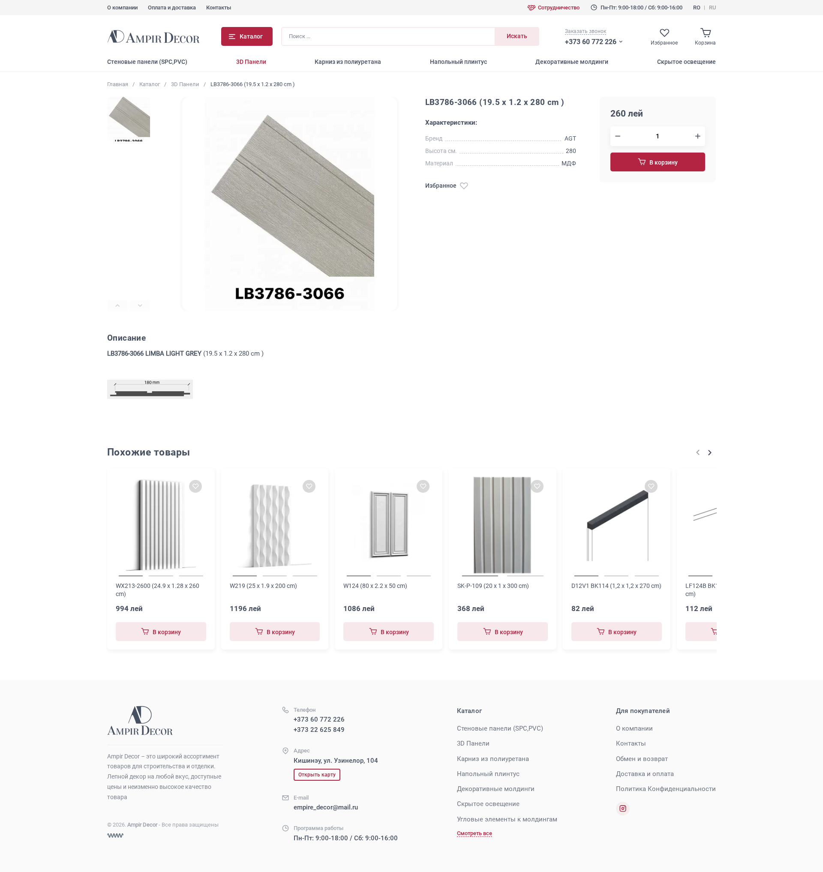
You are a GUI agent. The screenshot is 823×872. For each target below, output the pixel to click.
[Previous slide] (117, 305)
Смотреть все (474, 833)
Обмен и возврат (642, 759)
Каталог (149, 84)
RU (712, 7)
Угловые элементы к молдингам (507, 819)
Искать (517, 36)
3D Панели (251, 61)
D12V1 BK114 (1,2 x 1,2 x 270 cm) (616, 585)
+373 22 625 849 (319, 730)
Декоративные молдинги (571, 61)
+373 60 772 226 (590, 42)
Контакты (218, 7)
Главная (117, 84)
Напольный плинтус (458, 61)
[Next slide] (140, 305)
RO (696, 7)
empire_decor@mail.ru (326, 807)
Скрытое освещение (686, 61)
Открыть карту (317, 775)
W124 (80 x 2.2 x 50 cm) (375, 585)
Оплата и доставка (172, 7)
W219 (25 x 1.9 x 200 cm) (263, 585)
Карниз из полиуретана (348, 61)
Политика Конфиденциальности (666, 789)
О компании (122, 7)
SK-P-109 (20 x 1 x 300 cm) (493, 585)
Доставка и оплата (645, 774)
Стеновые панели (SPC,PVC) (147, 61)
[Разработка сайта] (115, 835)
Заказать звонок (585, 31)
